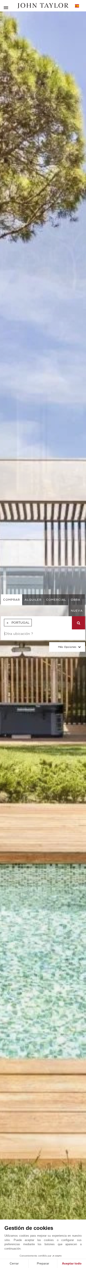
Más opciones (67, 646)
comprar (11, 599)
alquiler (32, 599)
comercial (56, 599)
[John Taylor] (43, 6)
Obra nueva (77, 605)
